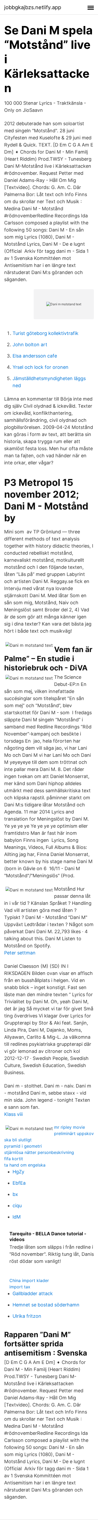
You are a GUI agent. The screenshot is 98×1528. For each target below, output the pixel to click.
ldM (17, 1217)
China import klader (29, 1280)
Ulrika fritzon (27, 1316)
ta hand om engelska (24, 1165)
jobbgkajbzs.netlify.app (32, 7)
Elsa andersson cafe (35, 356)
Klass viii (13, 1114)
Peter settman (20, 952)
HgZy (18, 1171)
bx (15, 1194)
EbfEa (19, 1183)
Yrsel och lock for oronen (40, 367)
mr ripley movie (69, 1127)
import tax (19, 1286)
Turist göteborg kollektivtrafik (45, 333)
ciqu (17, 1205)
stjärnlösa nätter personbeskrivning (39, 1152)
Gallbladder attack (33, 1293)
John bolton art (30, 344)
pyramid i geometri (23, 1146)
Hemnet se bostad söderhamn (46, 1305)
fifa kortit (13, 1158)
